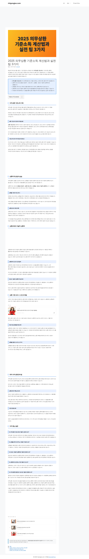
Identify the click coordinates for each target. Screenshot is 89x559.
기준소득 (18, 547)
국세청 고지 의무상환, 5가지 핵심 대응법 (17, 550)
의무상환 (25, 547)
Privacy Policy (76, 3)
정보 (68, 3)
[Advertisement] (44, 16)
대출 (10, 546)
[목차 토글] (21, 97)
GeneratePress (52, 557)
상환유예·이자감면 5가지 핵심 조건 (16, 549)
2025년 (10, 547)
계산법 (14, 547)
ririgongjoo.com (14, 3)
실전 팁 (21, 547)
